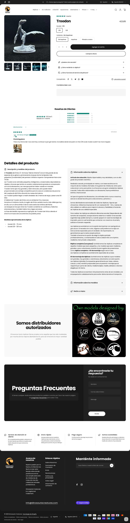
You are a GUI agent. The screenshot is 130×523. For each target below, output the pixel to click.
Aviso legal (20, 519)
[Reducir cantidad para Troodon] (59, 47)
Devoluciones (50, 473)
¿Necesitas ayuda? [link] (120, 79)
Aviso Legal (49, 481)
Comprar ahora (91, 54)
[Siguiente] (87, 2)
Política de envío (44, 517)
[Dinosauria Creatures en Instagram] (82, 485)
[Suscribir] (111, 465)
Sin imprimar (62, 39)
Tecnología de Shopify (30, 514)
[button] (61, 16)
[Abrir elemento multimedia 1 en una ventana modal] (27, 38)
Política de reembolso (9, 517)
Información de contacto (51, 484)
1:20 (67, 30)
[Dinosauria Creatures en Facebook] (77, 485)
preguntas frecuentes (39, 398)
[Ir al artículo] (8, 67)
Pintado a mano (87, 39)
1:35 (59, 30)
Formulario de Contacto (50, 466)
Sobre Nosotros (51, 463)
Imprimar (74, 39)
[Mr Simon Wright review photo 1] (17, 148)
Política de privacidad (49, 477)
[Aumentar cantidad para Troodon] (67, 47)
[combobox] (105, 2)
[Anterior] (43, 2)
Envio (47, 470)
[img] (17, 132)
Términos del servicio (33, 517)
